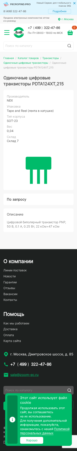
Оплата (8, 335)
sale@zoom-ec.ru (24, 375)
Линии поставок (15, 270)
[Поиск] (69, 45)
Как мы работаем (16, 323)
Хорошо (31, 440)
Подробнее (60, 11)
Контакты (10, 300)
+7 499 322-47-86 (44, 28)
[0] (70, 32)
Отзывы (9, 288)
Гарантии (10, 282)
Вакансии (10, 294)
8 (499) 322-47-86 (14, 11)
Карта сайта (12, 341)
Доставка (10, 329)
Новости (9, 276)
